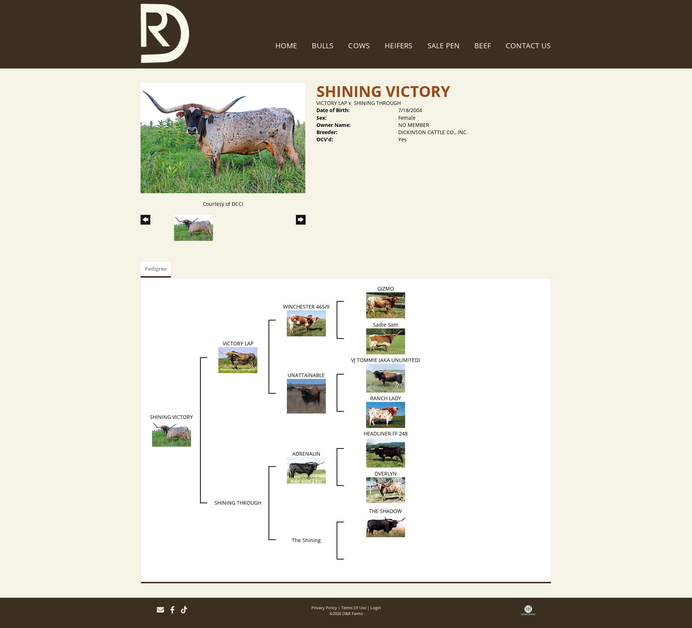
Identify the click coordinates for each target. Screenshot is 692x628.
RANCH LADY (385, 398)
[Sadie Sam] (385, 340)
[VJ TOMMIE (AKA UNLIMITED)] (385, 377)
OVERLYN (385, 473)
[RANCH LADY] (385, 414)
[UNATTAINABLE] (306, 395)
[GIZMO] (385, 304)
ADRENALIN (306, 453)
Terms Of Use (353, 607)
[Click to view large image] (223, 137)
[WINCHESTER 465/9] (306, 322)
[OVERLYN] (385, 489)
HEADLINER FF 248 (386, 433)
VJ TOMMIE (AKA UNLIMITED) (385, 360)
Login (376, 607)
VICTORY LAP (331, 102)
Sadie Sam (385, 324)
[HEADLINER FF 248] (385, 451)
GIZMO (385, 288)
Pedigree (156, 268)
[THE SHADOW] (385, 525)
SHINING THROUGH (377, 102)
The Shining (306, 540)
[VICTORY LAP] (237, 359)
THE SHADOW (385, 511)
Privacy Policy (324, 607)
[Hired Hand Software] (528, 613)
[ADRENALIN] (306, 469)
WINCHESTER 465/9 (306, 306)
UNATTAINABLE (306, 375)
